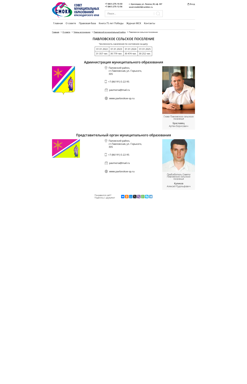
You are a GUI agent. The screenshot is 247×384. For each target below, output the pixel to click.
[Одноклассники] (127, 196)
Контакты (149, 23)
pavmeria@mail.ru (119, 90)
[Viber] (139, 196)
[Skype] (147, 196)
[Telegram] (151, 196)
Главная (58, 23)
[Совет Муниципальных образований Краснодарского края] (75, 17)
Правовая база (87, 23)
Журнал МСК (133, 23)
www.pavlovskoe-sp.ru (122, 98)
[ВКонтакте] (123, 196)
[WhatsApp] (143, 196)
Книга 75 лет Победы (111, 23)
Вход (192, 4)
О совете (71, 23)
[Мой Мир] (131, 196)
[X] (135, 196)
